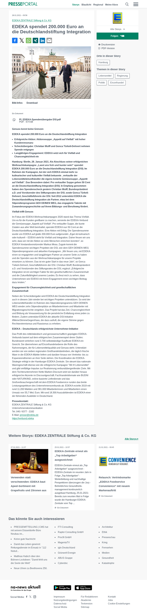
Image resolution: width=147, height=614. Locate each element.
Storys (75, 4)
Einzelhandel (117, 82)
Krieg (104, 542)
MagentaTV (64, 542)
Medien (106, 553)
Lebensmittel (105, 76)
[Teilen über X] (21, 40)
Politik (101, 82)
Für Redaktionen (89, 596)
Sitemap (85, 607)
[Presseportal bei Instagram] (34, 596)
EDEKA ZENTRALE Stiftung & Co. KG (31, 20)
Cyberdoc (63, 563)
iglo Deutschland (66, 547)
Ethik (104, 532)
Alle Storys (116, 29)
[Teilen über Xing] (35, 40)
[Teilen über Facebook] (15, 40)
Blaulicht (86, 4)
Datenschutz (60, 603)
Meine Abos (111, 4)
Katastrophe (108, 563)
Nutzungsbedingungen (65, 600)
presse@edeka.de (29, 415)
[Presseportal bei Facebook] (25, 597)
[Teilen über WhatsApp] (28, 40)
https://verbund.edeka (23, 418)
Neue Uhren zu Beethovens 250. (30, 568)
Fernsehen (107, 547)
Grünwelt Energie (67, 553)
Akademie (86, 600)
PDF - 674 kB (40, 120)
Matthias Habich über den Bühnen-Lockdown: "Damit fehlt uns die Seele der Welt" (29, 559)
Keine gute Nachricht (24, 539)
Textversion (86, 603)
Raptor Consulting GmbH (71, 532)
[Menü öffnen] (135, 4)
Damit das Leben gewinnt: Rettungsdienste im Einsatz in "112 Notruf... (28, 547)
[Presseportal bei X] (29, 597)
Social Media (60, 607)
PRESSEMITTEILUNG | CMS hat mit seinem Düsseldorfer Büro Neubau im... (29, 530)
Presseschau (108, 537)
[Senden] (49, 40)
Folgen (114, 36)
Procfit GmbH (64, 537)
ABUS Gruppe (65, 558)
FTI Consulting (65, 527)
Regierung (122, 76)
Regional (98, 4)
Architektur (107, 527)
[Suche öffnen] (127, 4)
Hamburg (103, 62)
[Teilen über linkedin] (42, 40)
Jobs (110, 600)
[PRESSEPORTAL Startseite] (23, 4)
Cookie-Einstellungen (119, 603)
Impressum (59, 596)
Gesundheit (108, 558)
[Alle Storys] (117, 23)
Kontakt (112, 596)
